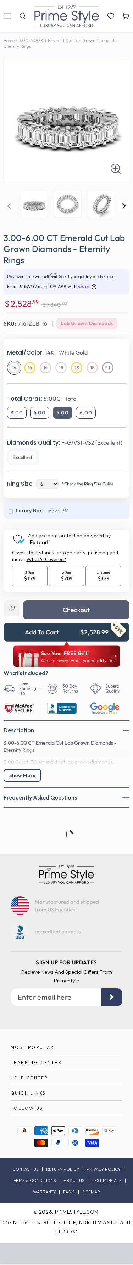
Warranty (44, 1192)
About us (73, 1181)
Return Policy (62, 1169)
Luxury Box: (30, 510)
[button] (22, 16)
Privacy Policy (104, 1169)
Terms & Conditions (33, 1181)
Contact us (25, 1169)
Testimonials (107, 1181)
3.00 (17, 413)
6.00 (85, 413)
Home (9, 40)
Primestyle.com (76, 1212)
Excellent (22, 457)
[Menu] (7, 16)
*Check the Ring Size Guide (87, 483)
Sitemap (91, 1192)
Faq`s (69, 1192)
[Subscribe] (111, 997)
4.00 (40, 413)
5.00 (62, 413)
